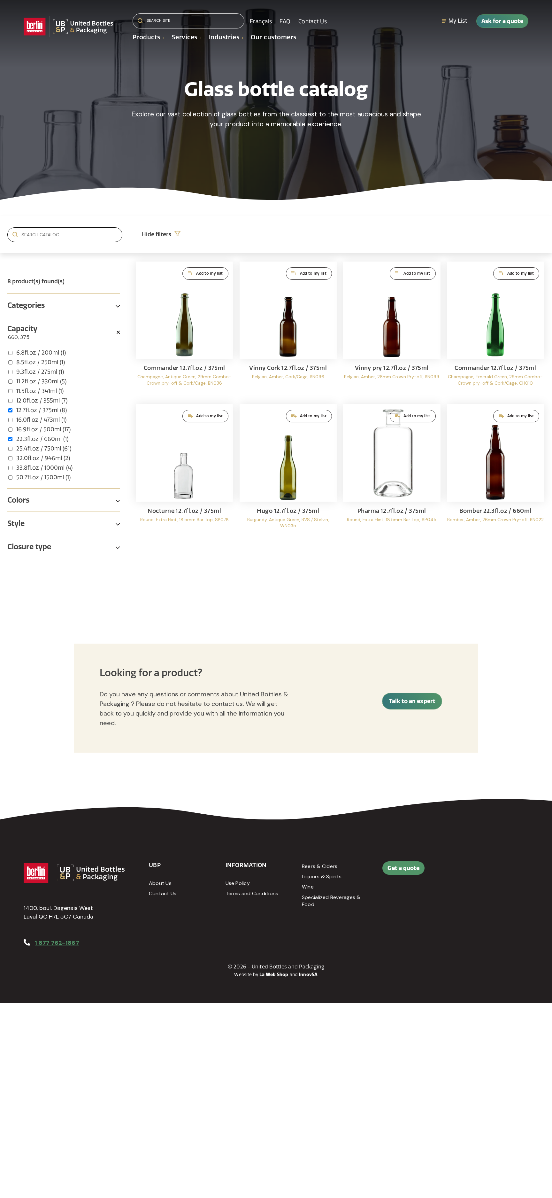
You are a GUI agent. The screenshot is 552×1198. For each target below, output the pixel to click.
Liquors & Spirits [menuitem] (321, 876)
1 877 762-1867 (57, 943)
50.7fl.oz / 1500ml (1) (43, 477)
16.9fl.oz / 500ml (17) (43, 429)
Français (261, 21)
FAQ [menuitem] (285, 21)
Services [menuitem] (184, 37)
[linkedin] (486, 871)
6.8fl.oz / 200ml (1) (41, 352)
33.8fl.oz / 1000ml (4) (44, 467)
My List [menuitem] (457, 21)
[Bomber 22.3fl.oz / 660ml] (496, 472)
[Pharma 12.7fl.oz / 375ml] (392, 472)
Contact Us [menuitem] (312, 21)
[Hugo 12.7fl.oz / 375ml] (288, 472)
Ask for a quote (502, 21)
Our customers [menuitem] (273, 37)
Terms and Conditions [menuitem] (252, 893)
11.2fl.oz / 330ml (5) (41, 381)
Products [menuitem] (146, 37)
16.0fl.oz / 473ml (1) (41, 419)
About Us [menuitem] (160, 883)
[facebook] (472, 871)
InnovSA (308, 974)
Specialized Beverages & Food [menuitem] (331, 901)
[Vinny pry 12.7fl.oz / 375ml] (392, 329)
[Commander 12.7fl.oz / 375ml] (184, 329)
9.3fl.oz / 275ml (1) (40, 371)
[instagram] (500, 871)
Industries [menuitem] (224, 37)
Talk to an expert (412, 701)
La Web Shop (273, 974)
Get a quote (403, 868)
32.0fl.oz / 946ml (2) (43, 458)
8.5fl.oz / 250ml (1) (40, 362)
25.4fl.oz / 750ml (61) (43, 448)
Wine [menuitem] (308, 886)
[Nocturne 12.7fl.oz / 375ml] (184, 472)
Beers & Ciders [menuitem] (319, 866)
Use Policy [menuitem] (238, 883)
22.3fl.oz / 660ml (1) (42, 438)
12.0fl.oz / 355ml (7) (41, 400)
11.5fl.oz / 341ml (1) (40, 391)
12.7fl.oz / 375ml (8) (41, 410)
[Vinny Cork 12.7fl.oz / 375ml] (288, 329)
